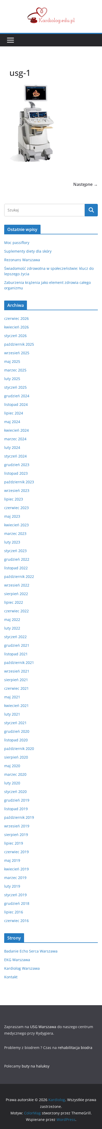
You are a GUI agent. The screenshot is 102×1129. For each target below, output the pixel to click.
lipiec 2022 (13, 602)
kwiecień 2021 (16, 705)
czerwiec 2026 (16, 318)
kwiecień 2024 (16, 430)
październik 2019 (19, 817)
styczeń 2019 (15, 894)
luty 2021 (12, 714)
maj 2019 (12, 860)
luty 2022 (12, 628)
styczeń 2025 (15, 387)
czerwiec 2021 (16, 688)
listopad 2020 (16, 739)
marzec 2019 (15, 877)
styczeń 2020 (15, 791)
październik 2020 (19, 748)
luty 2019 (12, 886)
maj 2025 (12, 361)
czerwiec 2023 (16, 507)
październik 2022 (19, 576)
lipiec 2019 (13, 843)
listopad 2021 (16, 653)
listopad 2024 (16, 404)
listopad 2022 (16, 567)
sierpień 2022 (16, 593)
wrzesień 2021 (16, 671)
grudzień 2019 (16, 800)
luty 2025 (12, 378)
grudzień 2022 (16, 559)
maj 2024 (12, 421)
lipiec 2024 (13, 413)
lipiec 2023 (13, 499)
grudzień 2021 (16, 645)
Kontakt (11, 976)
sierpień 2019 (16, 834)
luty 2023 (12, 542)
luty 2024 (12, 447)
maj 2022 (12, 619)
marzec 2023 (15, 533)
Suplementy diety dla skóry (28, 251)
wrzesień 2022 (16, 585)
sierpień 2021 (16, 679)
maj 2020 (12, 765)
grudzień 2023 (16, 464)
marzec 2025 (15, 370)
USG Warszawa (43, 1026)
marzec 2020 (15, 774)
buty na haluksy (35, 1066)
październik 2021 (19, 662)
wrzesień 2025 (16, 352)
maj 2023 (12, 516)
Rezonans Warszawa (22, 259)
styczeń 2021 (15, 722)
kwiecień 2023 (16, 524)
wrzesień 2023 (16, 490)
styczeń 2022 (15, 636)
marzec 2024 (15, 438)
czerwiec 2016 (16, 920)
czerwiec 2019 (16, 851)
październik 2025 (19, 344)
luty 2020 (12, 782)
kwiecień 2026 (16, 327)
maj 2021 (12, 696)
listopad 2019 (16, 808)
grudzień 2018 (16, 903)
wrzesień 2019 (16, 825)
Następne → (85, 184)
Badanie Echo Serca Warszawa (31, 951)
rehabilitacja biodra (75, 1047)
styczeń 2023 (15, 550)
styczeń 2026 (15, 335)
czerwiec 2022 (16, 610)
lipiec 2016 (13, 912)
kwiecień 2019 (16, 868)
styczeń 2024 (15, 456)
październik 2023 (19, 481)
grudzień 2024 (16, 395)
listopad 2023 (16, 473)
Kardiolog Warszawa (22, 968)
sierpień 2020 (16, 757)
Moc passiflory (16, 242)
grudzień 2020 (16, 731)
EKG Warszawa (17, 959)
